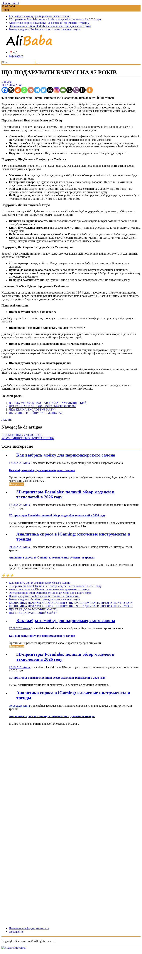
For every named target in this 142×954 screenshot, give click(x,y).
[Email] (63, 90)
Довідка (6, 81)
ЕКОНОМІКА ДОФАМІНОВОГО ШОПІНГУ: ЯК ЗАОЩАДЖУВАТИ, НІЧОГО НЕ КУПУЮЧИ (71, 602)
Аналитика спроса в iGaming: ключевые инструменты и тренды (49, 22)
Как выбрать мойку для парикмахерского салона (39, 16)
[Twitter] (43, 90)
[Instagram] (56, 90)
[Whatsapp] (24, 90)
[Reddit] (17, 90)
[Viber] (76, 90)
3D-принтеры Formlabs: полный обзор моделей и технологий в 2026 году (55, 19)
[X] (11, 90)
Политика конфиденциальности (29, 928)
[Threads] (50, 90)
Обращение (16, 931)
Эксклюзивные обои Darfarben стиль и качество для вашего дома (50, 26)
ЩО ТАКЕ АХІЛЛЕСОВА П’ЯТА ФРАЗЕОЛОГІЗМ (42, 406)
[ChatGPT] (69, 90)
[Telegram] (37, 90)
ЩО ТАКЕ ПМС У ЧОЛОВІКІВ (21, 434)
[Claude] (30, 90)
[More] (90, 90)
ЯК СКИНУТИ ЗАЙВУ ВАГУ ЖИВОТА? (35, 412)
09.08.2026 (16, 546)
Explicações (16, 55)
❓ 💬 (13, 52)
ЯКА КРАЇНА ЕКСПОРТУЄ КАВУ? (32, 409)
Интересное (16, 484)
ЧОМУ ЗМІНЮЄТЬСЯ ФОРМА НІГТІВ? (27, 438)
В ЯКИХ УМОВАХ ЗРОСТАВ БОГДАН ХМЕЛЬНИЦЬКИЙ (48, 402)
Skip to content (10, 3)
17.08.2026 (16, 462)
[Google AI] (82, 90)
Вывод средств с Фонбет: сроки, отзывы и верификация (44, 599)
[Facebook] (4, 90)
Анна (18, 85)
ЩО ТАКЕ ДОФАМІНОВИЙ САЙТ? (33, 609)
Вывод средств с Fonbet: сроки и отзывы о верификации (44, 29)
